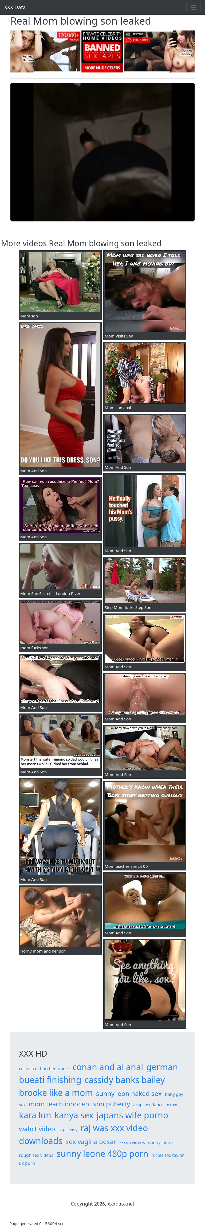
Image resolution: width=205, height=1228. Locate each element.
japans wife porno (132, 1115)
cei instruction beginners (44, 1069)
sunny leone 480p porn (102, 1153)
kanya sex (73, 1115)
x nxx (172, 1105)
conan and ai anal (108, 1067)
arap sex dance (148, 1105)
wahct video (37, 1128)
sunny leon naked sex (129, 1093)
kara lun (35, 1115)
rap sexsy (67, 1130)
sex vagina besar (91, 1141)
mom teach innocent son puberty (79, 1103)
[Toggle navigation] (193, 7)
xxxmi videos (132, 1142)
